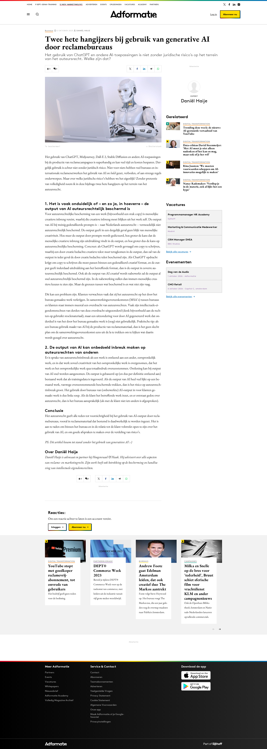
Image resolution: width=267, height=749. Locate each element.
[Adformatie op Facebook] (229, 4)
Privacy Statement (100, 695)
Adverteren (91, 4)
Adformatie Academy (56, 695)
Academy (142, 4)
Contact (94, 672)
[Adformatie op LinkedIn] (234, 4)
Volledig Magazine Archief (59, 700)
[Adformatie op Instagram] (239, 4)
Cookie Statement (100, 700)
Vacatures (130, 4)
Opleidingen (115, 4)
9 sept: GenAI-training (46, 4)
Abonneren (96, 677)
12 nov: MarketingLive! (71, 4)
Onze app (95, 709)
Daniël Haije (83, 30)
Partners (154, 4)
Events (103, 4)
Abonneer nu (230, 14)
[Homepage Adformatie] (133, 14)
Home (29, 4)
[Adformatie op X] (224, 4)
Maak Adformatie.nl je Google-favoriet (107, 715)
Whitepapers (52, 686)
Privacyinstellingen (100, 721)
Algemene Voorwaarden (103, 704)
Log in (213, 14)
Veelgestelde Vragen (101, 690)
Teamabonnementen (101, 681)
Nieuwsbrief (51, 690)
